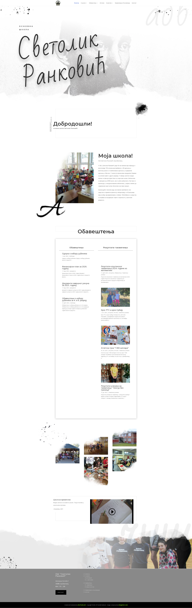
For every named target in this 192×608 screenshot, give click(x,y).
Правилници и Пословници (122, 3)
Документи (73, 271)
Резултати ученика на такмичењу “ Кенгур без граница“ (112, 388)
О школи (83, 3)
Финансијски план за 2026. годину (74, 267)
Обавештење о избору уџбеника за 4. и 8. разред (74, 299)
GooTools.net (82, 605)
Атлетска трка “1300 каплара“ (115, 348)
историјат (89, 578)
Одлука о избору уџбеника (74, 253)
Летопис (102, 3)
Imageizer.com (123, 605)
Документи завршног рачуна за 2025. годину (75, 284)
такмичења (89, 585)
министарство (90, 587)
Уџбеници (71, 256)
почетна (87, 574)
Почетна (76, 3)
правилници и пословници (92, 590)
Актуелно (111, 273)
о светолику (89, 580)
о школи (87, 576)
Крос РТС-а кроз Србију (112, 310)
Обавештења (92, 3)
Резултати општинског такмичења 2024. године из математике (114, 268)
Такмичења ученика (124, 312)
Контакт (134, 3)
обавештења (88, 583)
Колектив (109, 3)
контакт (61, 592)
